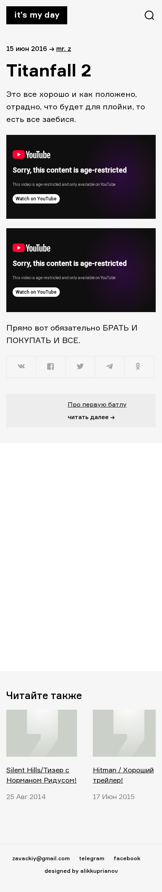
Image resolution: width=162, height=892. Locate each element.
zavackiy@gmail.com (41, 858)
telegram (91, 858)
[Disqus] (81, 557)
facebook (127, 858)
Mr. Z (63, 48)
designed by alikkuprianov (81, 870)
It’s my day (36, 14)
